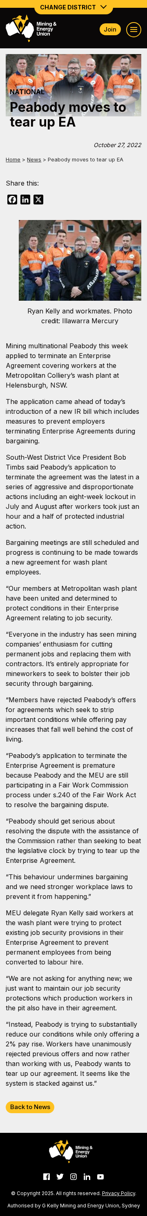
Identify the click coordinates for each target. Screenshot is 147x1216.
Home (13, 159)
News (34, 159)
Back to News (30, 1107)
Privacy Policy (118, 1193)
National (27, 92)
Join (110, 29)
